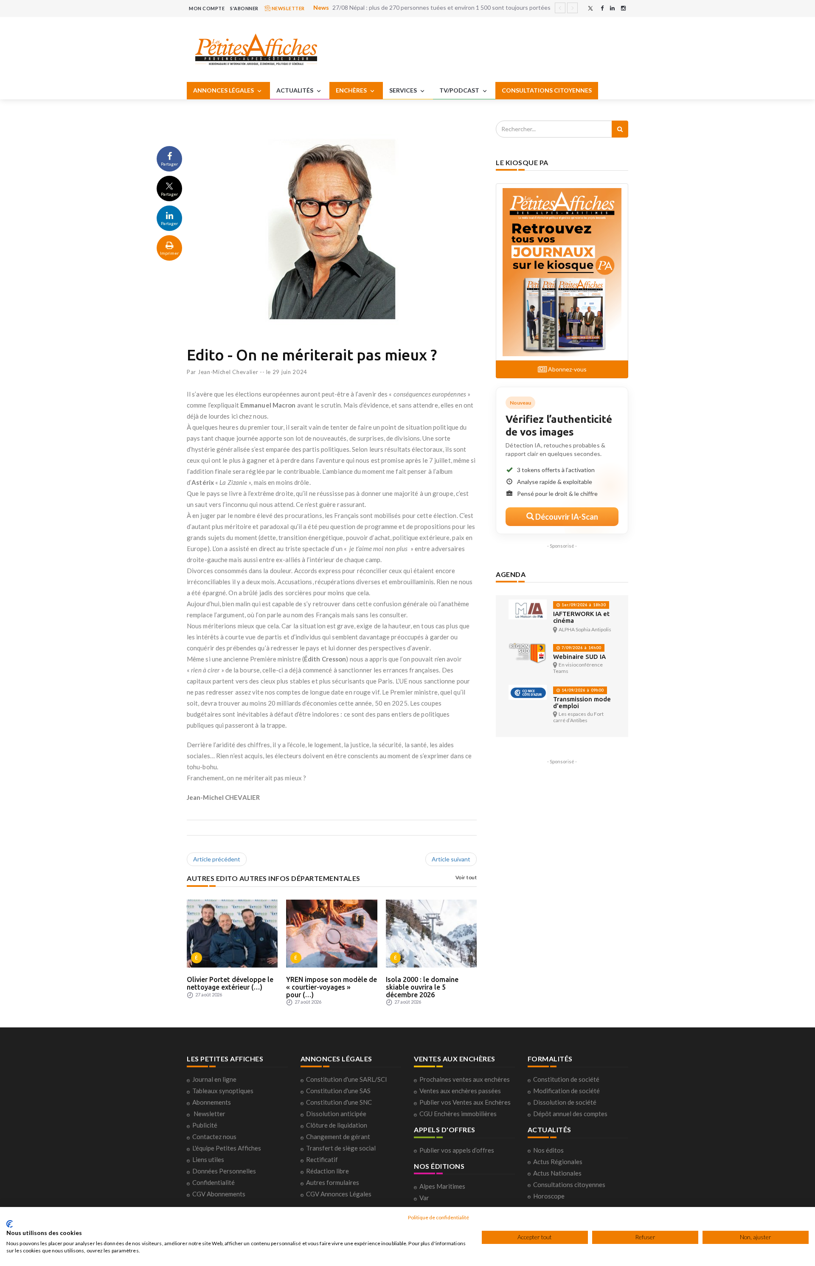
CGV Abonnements (218, 1194)
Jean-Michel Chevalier (228, 372)
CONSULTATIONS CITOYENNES (547, 90)
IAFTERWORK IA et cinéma (581, 617)
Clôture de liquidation (336, 1125)
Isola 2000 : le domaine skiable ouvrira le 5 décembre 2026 (422, 987)
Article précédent (216, 859)
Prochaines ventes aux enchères (464, 1079)
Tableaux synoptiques (222, 1090)
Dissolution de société (564, 1102)
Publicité (204, 1125)
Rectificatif (322, 1159)
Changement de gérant (338, 1136)
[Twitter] (590, 8)
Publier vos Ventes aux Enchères (465, 1102)
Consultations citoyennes (569, 1184)
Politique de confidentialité (438, 1217)
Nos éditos (548, 1150)
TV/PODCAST (460, 90)
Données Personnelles (224, 1171)
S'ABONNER (244, 8)
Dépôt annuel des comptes (570, 1113)
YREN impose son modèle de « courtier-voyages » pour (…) (331, 987)
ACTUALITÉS (295, 90)
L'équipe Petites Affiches (226, 1148)
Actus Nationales (557, 1173)
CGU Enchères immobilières (458, 1113)
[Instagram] (623, 8)
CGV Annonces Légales (338, 1194)
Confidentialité (213, 1182)
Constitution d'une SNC (339, 1102)
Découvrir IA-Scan (566, 516)
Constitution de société (566, 1079)
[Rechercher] (620, 129)
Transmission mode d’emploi (582, 702)
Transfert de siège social (341, 1148)
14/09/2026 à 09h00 (582, 690)
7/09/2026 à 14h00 (580, 647)
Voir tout (466, 877)
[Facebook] (602, 8)
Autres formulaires (332, 1182)
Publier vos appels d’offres (456, 1150)
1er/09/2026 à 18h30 (583, 604)
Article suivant (451, 859)
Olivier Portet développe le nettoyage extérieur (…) (230, 983)
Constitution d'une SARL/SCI (346, 1079)
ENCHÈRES (352, 90)
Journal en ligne (214, 1079)
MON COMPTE (207, 8)
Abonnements (211, 1102)
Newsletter (209, 1113)
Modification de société (566, 1090)
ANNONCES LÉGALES (224, 90)
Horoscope (549, 1196)
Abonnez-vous (567, 369)
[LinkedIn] (612, 8)
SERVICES (403, 90)
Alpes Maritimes (442, 1186)
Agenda (511, 574)
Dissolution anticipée (336, 1113)
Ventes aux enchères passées (460, 1090)
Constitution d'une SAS (338, 1090)
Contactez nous (214, 1136)
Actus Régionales (557, 1161)
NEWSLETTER (287, 8)
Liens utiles (208, 1159)
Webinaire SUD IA (579, 656)
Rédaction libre (327, 1171)
